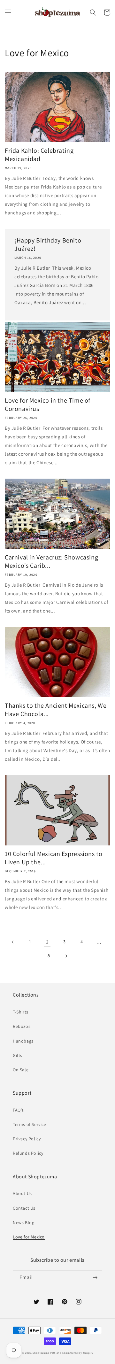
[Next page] (66, 956)
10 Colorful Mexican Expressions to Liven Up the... (53, 858)
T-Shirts (20, 1012)
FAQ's (18, 1110)
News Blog (23, 1222)
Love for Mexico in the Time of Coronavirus (47, 404)
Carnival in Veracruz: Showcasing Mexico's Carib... (51, 561)
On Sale (20, 1070)
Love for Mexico (29, 1237)
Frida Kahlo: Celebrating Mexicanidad (39, 154)
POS (53, 1352)
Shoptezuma (41, 1352)
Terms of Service (29, 1124)
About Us (22, 1193)
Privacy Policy (27, 1139)
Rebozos (21, 1026)
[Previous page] (13, 942)
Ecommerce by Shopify (77, 1352)
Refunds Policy (28, 1153)
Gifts (17, 1055)
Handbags (23, 1041)
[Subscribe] (95, 1277)
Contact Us (24, 1208)
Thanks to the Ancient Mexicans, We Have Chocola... (55, 709)
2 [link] (47, 942)
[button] (8, 12)
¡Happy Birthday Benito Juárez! (47, 244)
